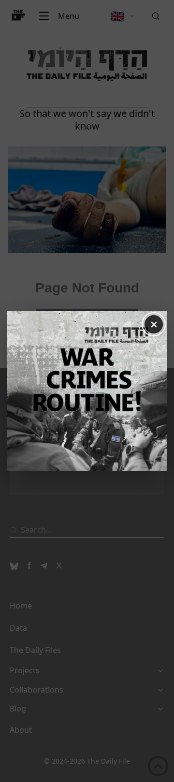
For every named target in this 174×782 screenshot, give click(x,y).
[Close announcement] (153, 324)
